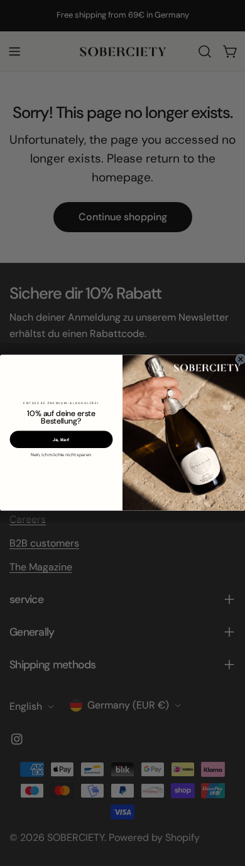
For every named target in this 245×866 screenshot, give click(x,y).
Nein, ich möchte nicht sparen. (61, 454)
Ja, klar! (61, 439)
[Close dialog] (240, 359)
